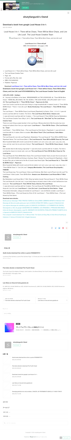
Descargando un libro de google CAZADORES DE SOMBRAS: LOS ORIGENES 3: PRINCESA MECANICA (34, 208)
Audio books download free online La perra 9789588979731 (21, 253)
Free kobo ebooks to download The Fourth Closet (18, 268)
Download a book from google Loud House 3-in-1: (24, 374)
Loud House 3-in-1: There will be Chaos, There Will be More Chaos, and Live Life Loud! (38, 86)
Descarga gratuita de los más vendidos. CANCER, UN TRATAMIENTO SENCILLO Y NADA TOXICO (37, 391)
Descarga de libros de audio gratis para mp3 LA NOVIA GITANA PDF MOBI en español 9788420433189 (33, 203)
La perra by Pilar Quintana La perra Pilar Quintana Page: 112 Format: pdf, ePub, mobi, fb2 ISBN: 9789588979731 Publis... (33, 256)
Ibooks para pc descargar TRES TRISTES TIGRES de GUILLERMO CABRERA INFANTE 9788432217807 (34, 201)
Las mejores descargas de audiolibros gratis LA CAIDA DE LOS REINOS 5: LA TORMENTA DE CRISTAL (33, 205)
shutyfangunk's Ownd (35, 16)
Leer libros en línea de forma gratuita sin (15, 283)
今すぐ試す (25, 7)
